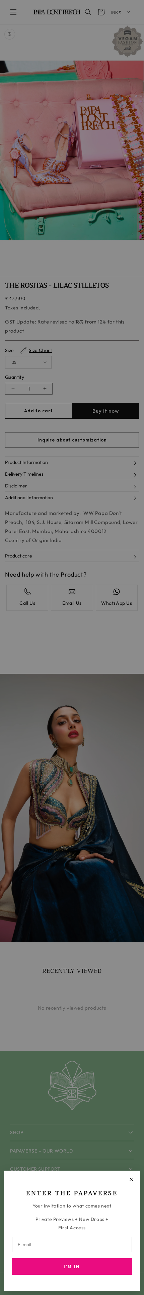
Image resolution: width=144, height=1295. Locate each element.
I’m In (72, 1266)
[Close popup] (131, 1179)
